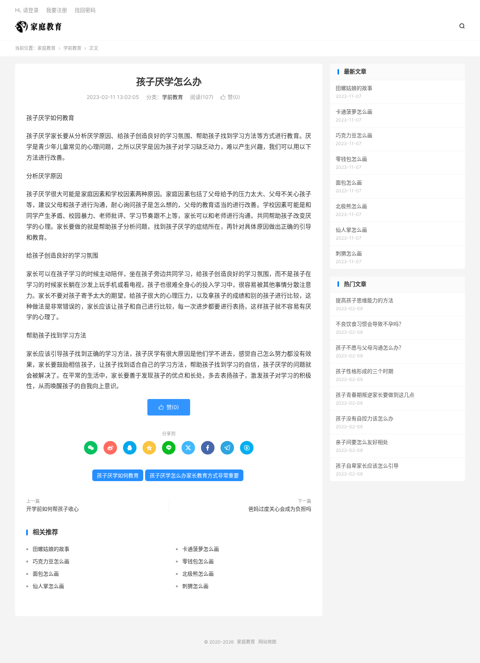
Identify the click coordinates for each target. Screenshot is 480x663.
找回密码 (85, 10)
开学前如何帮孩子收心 (52, 509)
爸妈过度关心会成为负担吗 (279, 509)
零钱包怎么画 (198, 561)
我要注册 (56, 10)
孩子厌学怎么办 (169, 81)
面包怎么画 (46, 573)
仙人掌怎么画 (48, 586)
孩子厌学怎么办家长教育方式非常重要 (194, 475)
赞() (230, 97)
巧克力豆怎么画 (51, 561)
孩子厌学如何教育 (118, 475)
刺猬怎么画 (195, 586)
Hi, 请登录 (27, 10)
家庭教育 (38, 27)
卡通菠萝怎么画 (200, 549)
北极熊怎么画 (198, 573)
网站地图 (267, 642)
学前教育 (72, 48)
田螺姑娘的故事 (51, 549)
